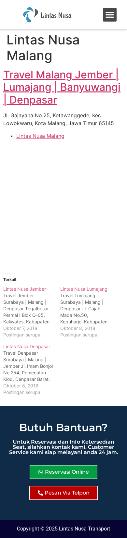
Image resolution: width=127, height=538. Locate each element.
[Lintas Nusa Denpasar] (31, 369)
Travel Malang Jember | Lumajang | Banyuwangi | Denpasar (61, 87)
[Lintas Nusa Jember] (31, 312)
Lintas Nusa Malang (40, 136)
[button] (110, 15)
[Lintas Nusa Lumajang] (88, 312)
